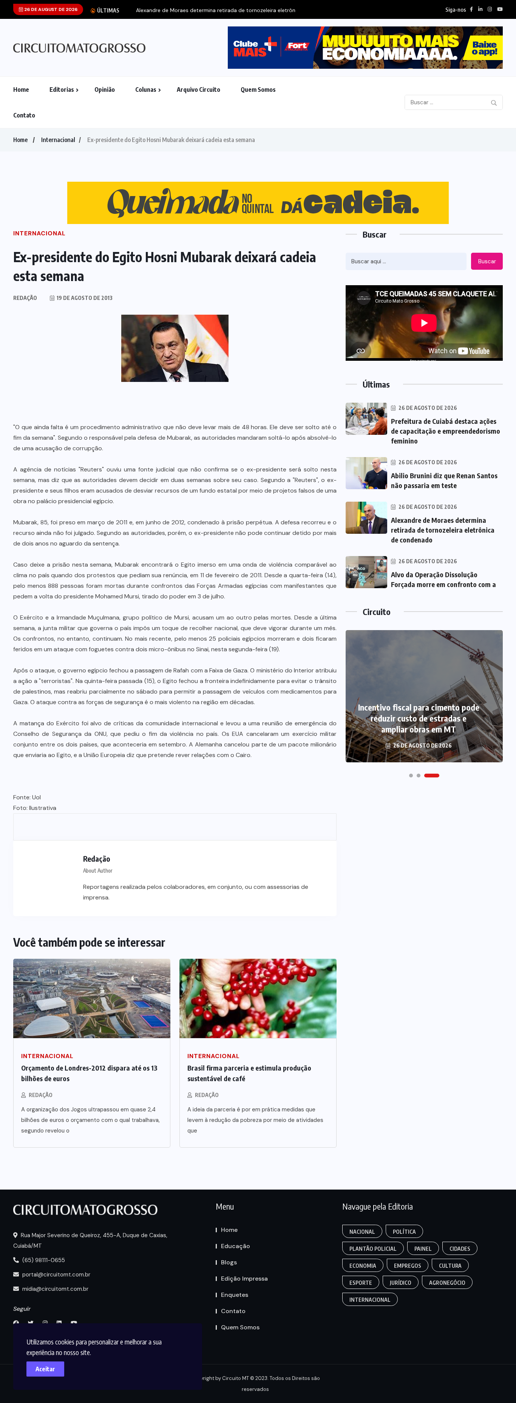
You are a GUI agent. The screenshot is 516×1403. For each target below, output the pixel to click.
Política (404, 1231)
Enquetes (234, 1295)
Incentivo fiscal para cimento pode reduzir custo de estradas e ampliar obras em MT (418, 718)
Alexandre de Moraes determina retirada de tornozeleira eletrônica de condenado (442, 530)
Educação (235, 1246)
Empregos (407, 1265)
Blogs (229, 1262)
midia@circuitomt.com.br (54, 1289)
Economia (362, 1265)
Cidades (460, 1248)
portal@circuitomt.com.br (55, 1274)
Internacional (58, 140)
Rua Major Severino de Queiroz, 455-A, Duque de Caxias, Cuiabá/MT (90, 1240)
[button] (411, 775)
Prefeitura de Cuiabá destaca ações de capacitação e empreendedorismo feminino (445, 431)
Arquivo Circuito (198, 89)
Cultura (450, 1265)
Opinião (104, 89)
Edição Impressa (244, 1278)
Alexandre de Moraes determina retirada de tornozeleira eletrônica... (221, 10)
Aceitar (45, 1369)
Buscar (487, 261)
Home (21, 89)
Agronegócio (447, 1282)
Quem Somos (258, 89)
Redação (41, 1095)
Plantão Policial (373, 1248)
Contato (24, 115)
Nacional (362, 1231)
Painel (423, 1248)
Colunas (145, 89)
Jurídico (400, 1282)
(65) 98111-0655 (43, 1260)
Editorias (61, 89)
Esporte (360, 1282)
